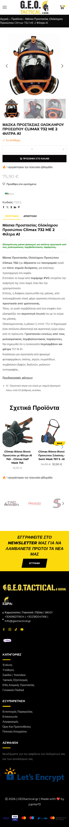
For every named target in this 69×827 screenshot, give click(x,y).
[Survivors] (34, 504)
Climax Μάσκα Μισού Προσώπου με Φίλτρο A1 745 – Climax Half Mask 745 (17, 457)
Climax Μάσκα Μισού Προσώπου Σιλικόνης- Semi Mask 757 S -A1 (51, 455)
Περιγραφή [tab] (11, 216)
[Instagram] (10, 629)
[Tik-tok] (16, 629)
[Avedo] (11, 504)
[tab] (12, 216)
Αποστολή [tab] (30, 216)
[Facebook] (4, 629)
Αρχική (4, 19)
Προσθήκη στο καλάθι (36, 158)
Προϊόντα (16, 19)
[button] (7, 66)
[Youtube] (22, 629)
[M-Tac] (57, 504)
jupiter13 (34, 804)
